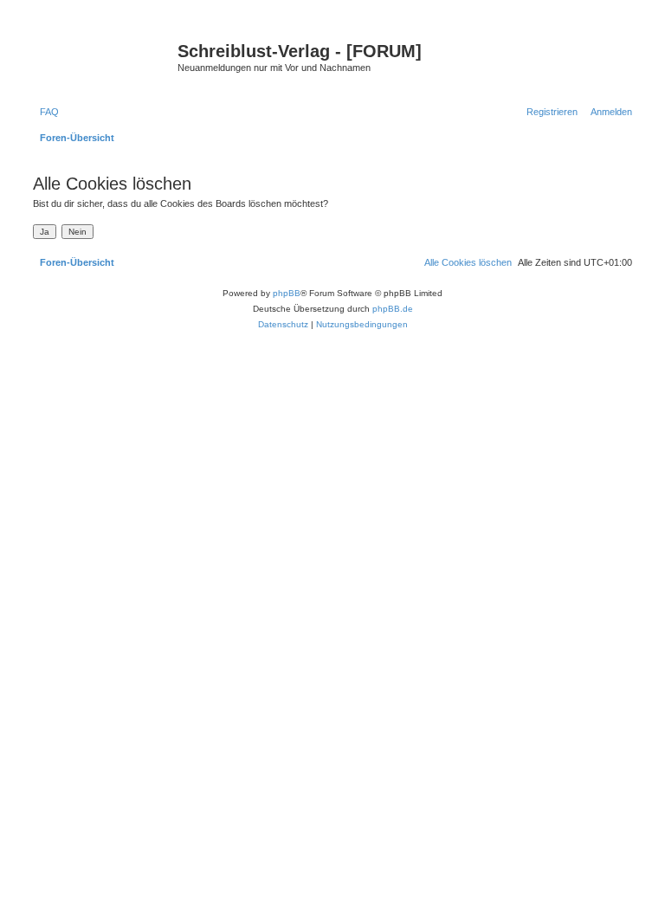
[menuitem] (46, 111)
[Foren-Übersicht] (103, 56)
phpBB (286, 293)
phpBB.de (392, 308)
